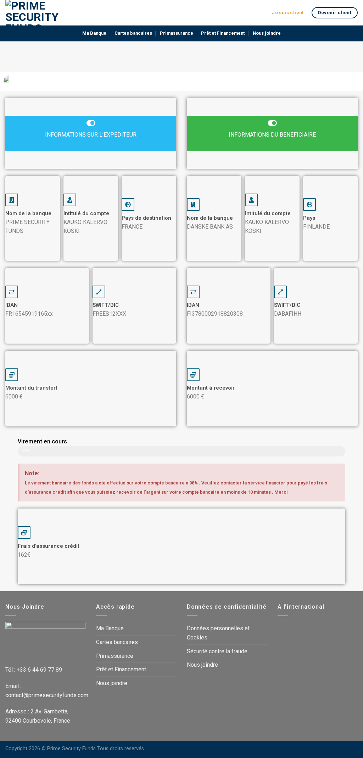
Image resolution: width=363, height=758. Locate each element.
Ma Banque (94, 33)
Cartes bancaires (133, 33)
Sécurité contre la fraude (217, 651)
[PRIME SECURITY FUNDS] (40, 12)
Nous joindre (267, 33)
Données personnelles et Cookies (218, 633)
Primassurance (176, 33)
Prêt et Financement (223, 33)
